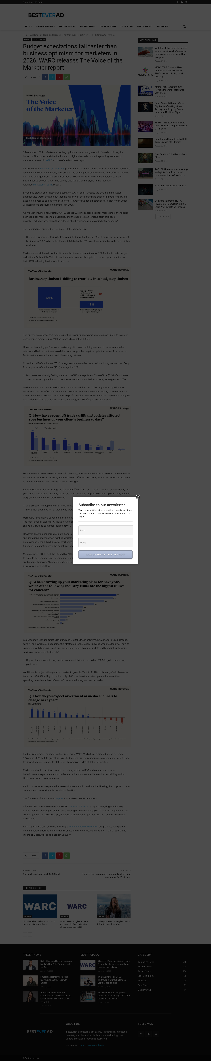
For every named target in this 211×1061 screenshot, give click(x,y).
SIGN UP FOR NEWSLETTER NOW (105, 554)
